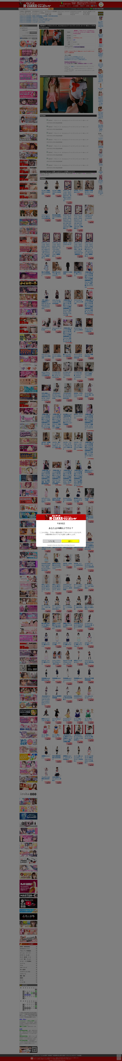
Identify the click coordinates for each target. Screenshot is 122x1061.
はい (70, 541)
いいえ (52, 541)
